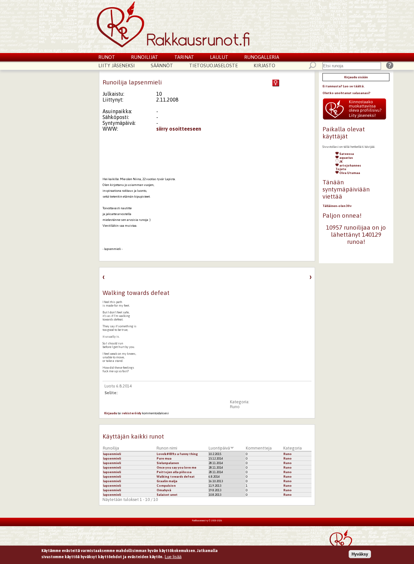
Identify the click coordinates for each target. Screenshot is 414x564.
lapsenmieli (112, 454)
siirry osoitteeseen (178, 129)
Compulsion (166, 485)
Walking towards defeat (176, 476)
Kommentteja (259, 448)
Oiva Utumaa (349, 173)
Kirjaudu (110, 413)
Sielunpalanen (168, 463)
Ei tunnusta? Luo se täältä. (343, 86)
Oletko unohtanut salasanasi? (346, 93)
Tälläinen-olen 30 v (337, 206)
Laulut (219, 57)
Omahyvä (164, 490)
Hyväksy (360, 553)
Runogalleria (261, 57)
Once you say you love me (176, 467)
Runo (235, 406)
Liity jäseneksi (116, 65)
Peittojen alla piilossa (174, 472)
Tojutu (340, 169)
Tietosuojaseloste (213, 65)
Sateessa (346, 154)
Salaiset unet (167, 494)
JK (341, 161)
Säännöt (162, 65)
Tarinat (184, 57)
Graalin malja (167, 481)
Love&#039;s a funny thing (177, 454)
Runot (106, 57)
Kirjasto (264, 65)
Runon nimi (167, 448)
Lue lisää (173, 556)
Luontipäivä (219, 448)
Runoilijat (144, 57)
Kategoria (292, 448)
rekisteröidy (131, 413)
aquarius (346, 157)
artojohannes (350, 165)
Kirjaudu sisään (356, 77)
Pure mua (164, 458)
